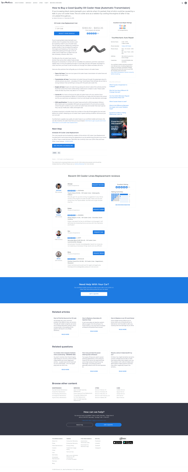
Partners (54, 461)
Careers (54, 448)
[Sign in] (186, 3)
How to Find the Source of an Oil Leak (65, 318)
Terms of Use (70, 452)
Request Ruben (98, 209)
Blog (53, 463)
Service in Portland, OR (101, 391)
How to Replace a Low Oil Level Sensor (122, 318)
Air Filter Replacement (79, 397)
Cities (53, 450)
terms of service (79, 164)
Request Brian (99, 253)
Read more (65, 334)
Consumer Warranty (72, 441)
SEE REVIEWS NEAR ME (122, 205)
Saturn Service (120, 397)
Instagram (98, 448)
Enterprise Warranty (72, 443)
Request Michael (98, 185)
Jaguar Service (120, 391)
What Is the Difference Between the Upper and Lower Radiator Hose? (119, 107)
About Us (54, 441)
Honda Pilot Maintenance (58, 391)
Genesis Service (121, 393)
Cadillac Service (121, 390)
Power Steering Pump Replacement (83, 393)
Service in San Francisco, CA (102, 395)
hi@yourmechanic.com (99, 420)
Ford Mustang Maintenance (59, 393)
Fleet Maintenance (57, 445)
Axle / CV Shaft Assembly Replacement (80, 390)
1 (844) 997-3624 (126, 46)
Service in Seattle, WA (100, 397)
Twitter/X (97, 445)
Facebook (97, 441)
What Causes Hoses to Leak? (118, 101)
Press (53, 443)
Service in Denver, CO (100, 390)
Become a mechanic (56, 2)
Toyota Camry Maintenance (59, 397)
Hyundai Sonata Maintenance (59, 390)
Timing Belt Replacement (80, 395)
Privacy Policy (70, 445)
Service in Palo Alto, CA (101, 393)
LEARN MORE (69, 141)
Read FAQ (79, 425)
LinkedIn (97, 443)
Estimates (55, 455)
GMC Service (120, 395)
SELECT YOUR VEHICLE (67, 33)
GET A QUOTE (94, 294)
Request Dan (98, 232)
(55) (98, 33)
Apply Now (117, 134)
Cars (53, 452)
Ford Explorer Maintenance (59, 395)
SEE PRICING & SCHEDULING (63, 145)
